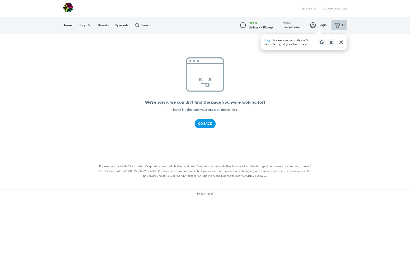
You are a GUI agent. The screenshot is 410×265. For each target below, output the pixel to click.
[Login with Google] (322, 42)
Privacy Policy (205, 193)
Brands (103, 25)
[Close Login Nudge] (341, 42)
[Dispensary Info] (243, 25)
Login (323, 25)
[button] (304, 42)
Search (146, 25)
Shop (82, 25)
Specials (121, 25)
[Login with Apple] (331, 42)
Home (67, 25)
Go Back (205, 123)
